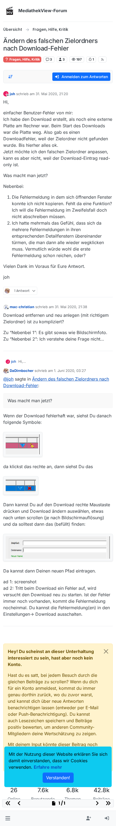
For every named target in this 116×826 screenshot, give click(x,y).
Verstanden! (58, 777)
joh (12, 94)
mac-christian (22, 307)
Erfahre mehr (48, 767)
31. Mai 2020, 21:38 (71, 307)
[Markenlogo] (9, 10)
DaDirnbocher (21, 370)
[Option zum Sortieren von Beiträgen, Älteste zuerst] (10, 77)
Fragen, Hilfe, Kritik (24, 59)
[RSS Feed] (102, 59)
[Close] (106, 651)
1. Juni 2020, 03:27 (70, 370)
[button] (7, 818)
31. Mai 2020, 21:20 (52, 94)
